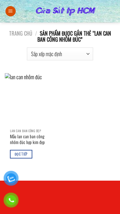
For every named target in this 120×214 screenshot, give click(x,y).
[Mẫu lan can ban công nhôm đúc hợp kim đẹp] (31, 99)
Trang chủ (20, 33)
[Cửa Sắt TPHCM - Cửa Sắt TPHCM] (65, 11)
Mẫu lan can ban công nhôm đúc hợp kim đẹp (27, 139)
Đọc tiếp (21, 154)
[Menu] (10, 11)
